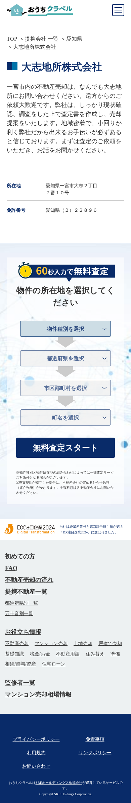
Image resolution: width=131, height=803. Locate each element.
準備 (115, 653)
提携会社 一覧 (41, 39)
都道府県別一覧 (21, 603)
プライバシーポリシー (36, 739)
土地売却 (83, 643)
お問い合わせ (36, 766)
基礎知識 (14, 653)
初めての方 (20, 556)
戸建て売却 (110, 643)
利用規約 (36, 752)
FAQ (11, 568)
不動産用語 (68, 653)
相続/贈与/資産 (20, 664)
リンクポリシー (95, 752)
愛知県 (74, 39)
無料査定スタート (65, 447)
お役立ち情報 (23, 632)
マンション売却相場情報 (38, 694)
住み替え (95, 653)
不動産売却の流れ (29, 579)
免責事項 (95, 739)
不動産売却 (17, 643)
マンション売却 (51, 643)
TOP (12, 39)
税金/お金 (40, 653)
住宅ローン (54, 664)
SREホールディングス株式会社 (59, 783)
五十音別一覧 (19, 613)
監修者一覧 (20, 682)
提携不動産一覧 (26, 591)
